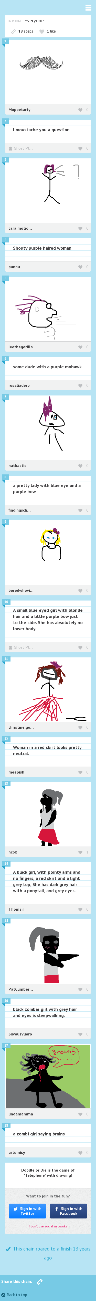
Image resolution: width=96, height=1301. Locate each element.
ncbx (12, 852)
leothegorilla (20, 346)
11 (6, 659)
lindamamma (20, 1113)
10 (6, 602)
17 (6, 1045)
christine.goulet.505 (27, 727)
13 (6, 783)
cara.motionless (23, 228)
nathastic (17, 465)
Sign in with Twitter (30, 1211)
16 (6, 1001)
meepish (16, 772)
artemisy (16, 1152)
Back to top (17, 1294)
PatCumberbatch (24, 989)
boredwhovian (21, 590)
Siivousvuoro (20, 1033)
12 (6, 739)
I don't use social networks (48, 1226)
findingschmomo (23, 510)
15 (6, 921)
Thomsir (16, 909)
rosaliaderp (19, 385)
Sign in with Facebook (71, 1211)
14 (6, 863)
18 (6, 1125)
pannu (14, 266)
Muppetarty (19, 109)
